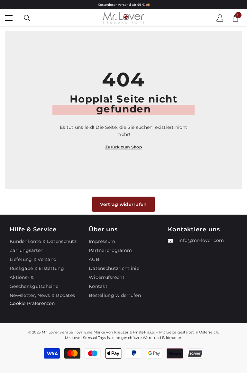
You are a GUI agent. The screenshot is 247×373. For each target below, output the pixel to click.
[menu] (9, 18)
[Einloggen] (220, 18)
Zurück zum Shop (123, 147)
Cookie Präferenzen (32, 303)
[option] (123, 4)
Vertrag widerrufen (123, 204)
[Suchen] (27, 18)
